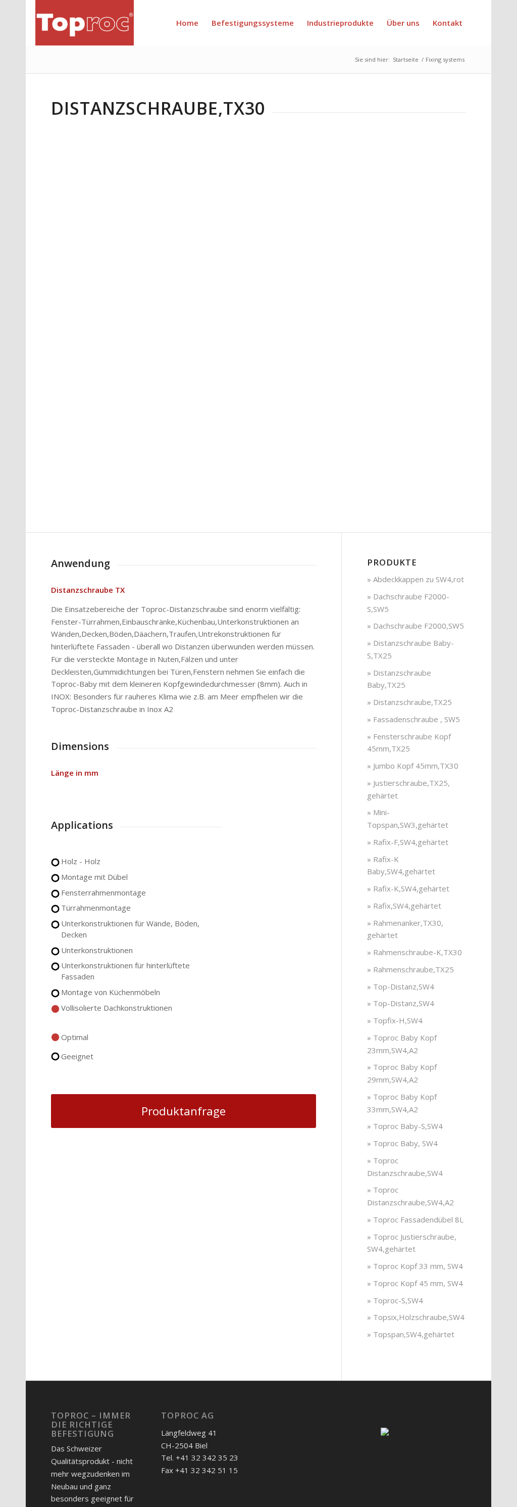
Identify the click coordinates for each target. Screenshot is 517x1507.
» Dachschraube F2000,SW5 (415, 626)
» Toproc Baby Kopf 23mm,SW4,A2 (402, 1043)
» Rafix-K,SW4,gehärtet (408, 888)
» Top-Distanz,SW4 (400, 986)
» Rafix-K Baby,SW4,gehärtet (401, 865)
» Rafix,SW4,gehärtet (404, 906)
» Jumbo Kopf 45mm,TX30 (412, 766)
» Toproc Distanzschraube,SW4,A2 (410, 1196)
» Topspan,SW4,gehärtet (410, 1334)
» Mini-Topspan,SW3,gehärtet (407, 818)
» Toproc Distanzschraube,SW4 (405, 1166)
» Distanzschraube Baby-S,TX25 (410, 649)
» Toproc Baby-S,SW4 (405, 1126)
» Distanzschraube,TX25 (409, 702)
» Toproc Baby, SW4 (402, 1143)
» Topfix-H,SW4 (395, 1020)
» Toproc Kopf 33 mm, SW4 (415, 1266)
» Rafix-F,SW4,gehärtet (407, 842)
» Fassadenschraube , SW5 (413, 719)
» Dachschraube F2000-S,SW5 (408, 602)
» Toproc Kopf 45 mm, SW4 (415, 1283)
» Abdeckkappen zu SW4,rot (415, 579)
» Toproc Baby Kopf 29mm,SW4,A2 (402, 1073)
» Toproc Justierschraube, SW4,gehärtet (411, 1243)
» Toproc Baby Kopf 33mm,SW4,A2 (402, 1103)
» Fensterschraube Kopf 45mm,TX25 (409, 742)
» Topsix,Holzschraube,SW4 (415, 1317)
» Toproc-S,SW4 (395, 1300)
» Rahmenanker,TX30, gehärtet (405, 929)
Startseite (406, 59)
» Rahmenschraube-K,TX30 (414, 952)
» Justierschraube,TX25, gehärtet (408, 789)
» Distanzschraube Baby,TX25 (399, 679)
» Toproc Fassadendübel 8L (415, 1219)
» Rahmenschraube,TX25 (410, 969)
